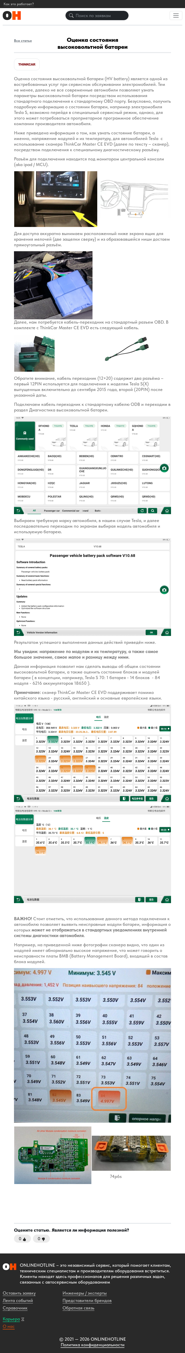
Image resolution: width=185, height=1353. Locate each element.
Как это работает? (19, 4)
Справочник (15, 1308)
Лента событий (18, 1300)
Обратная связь (78, 1308)
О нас (9, 1326)
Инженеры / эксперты (84, 1293)
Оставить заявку (19, 1293)
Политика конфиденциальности (93, 1344)
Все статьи (23, 40)
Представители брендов (87, 1300)
